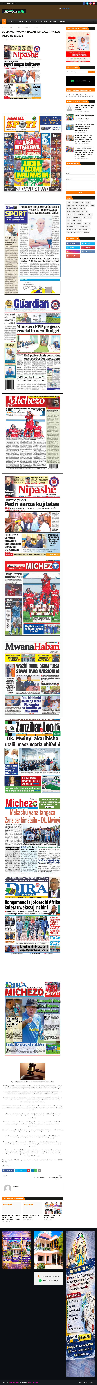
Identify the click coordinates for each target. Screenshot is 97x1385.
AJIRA (68, 217)
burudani (74, 205)
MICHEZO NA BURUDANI (73, 211)
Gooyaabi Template (32, 1382)
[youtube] (73, 256)
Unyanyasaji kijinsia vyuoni (74, 229)
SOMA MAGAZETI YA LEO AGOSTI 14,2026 (31, 1216)
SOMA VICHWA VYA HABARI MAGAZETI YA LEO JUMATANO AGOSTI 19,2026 (11, 1217)
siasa (68, 205)
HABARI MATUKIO (76, 217)
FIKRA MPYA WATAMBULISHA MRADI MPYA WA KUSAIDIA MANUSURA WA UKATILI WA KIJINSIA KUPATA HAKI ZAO (83, 138)
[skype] (73, 247)
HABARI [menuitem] (20, 21)
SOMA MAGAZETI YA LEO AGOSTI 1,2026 (52, 1216)
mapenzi (84, 211)
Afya (87, 205)
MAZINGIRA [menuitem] (53, 21)
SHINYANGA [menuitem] (11, 21)
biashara (82, 208)
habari (68, 202)
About (8, 3)
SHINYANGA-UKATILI (79, 214)
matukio (81, 205)
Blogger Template (13, 1382)
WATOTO (69, 232)
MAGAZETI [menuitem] (29, 21)
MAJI (68, 220)
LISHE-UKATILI (87, 217)
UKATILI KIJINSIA (84, 226)
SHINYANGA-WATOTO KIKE (74, 223)
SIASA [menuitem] (37, 21)
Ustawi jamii (86, 229)
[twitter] (87, 3)
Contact (14, 3)
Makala (69, 208)
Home (3, 3)
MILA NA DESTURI (76, 220)
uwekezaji (69, 214)
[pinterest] (94, 3)
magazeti (8, 27)
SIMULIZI (75, 208)
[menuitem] (4, 21)
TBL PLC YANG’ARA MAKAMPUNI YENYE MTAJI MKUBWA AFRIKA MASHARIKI (84, 107)
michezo (88, 202)
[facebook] (84, 3)
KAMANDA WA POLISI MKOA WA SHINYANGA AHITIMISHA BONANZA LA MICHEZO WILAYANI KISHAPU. (84, 127)
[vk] (88, 251)
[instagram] (90, 3)
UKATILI (90, 214)
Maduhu (16, 1186)
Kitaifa (81, 202)
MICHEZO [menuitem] (63, 21)
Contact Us (92, 1382)
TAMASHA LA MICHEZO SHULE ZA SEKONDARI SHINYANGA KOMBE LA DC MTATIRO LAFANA (85, 117)
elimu (92, 205)
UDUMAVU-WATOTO (72, 226)
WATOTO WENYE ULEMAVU (81, 232)
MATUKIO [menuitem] (44, 21)
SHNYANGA (87, 223)
